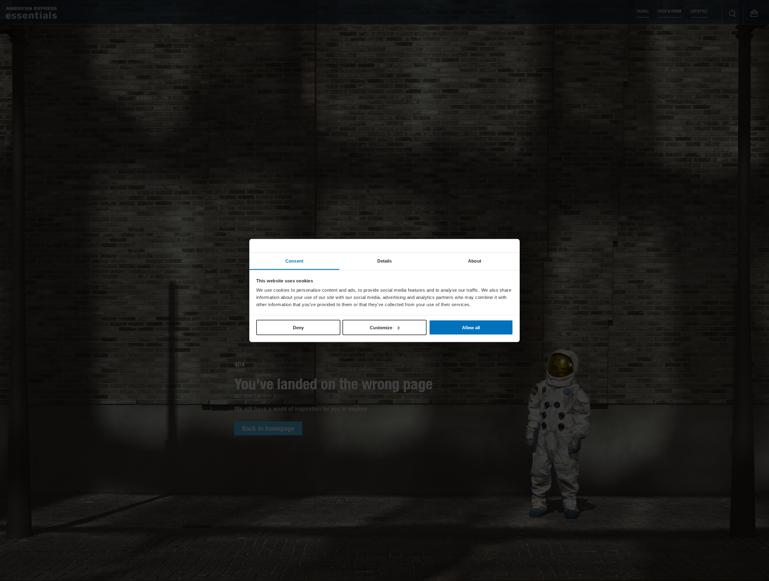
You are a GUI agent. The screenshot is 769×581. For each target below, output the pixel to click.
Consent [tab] (294, 260)
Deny (298, 327)
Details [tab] (384, 260)
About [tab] (474, 260)
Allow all (471, 327)
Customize (381, 327)
